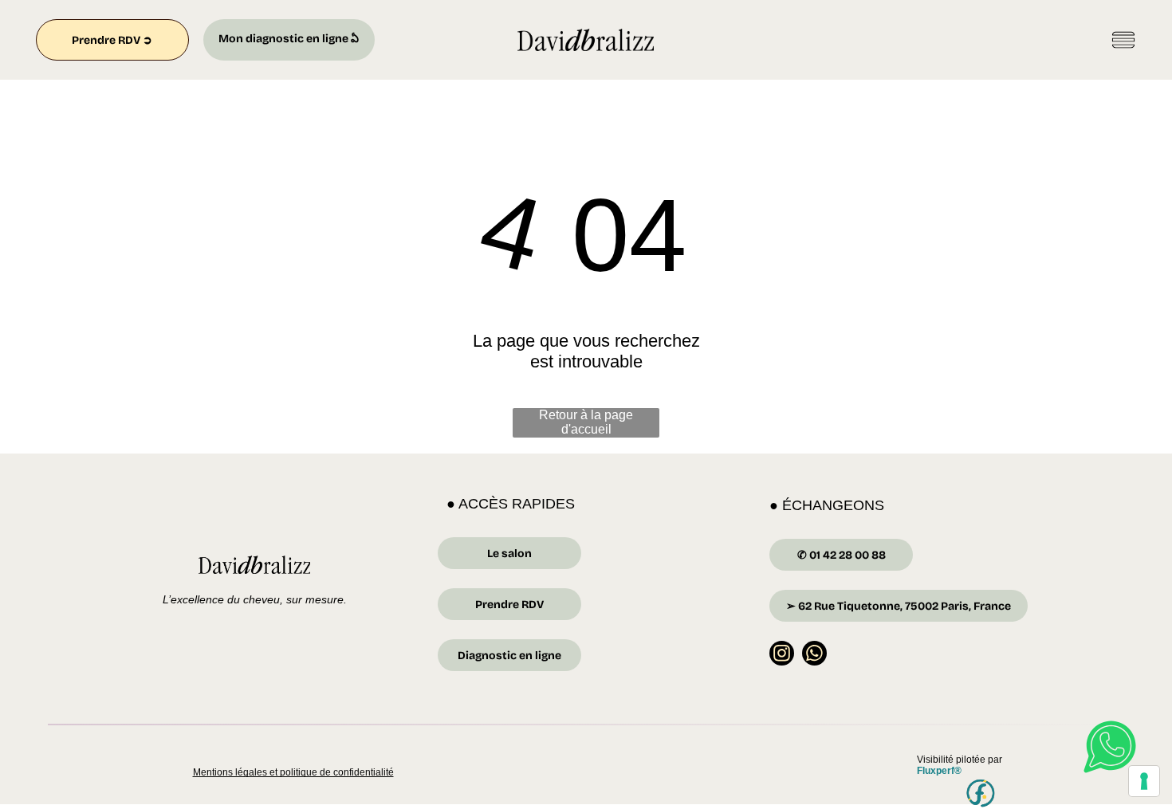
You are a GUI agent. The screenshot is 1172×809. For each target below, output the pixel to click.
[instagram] (781, 655)
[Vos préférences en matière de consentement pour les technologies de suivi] (1144, 781)
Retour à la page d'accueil (586, 422)
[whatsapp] (814, 655)
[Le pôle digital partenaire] (981, 794)
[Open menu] (1123, 40)
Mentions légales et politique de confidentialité (293, 772)
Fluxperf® (939, 770)
